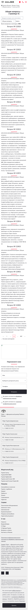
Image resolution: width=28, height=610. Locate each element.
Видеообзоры (5, 524)
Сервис (4, 502)
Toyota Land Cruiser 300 (8, 479)
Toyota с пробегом (6, 489)
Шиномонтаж (5, 509)
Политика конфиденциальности (10, 537)
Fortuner (3, 559)
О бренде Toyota (6, 528)
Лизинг (3, 495)
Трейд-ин (4, 493)
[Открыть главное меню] (26, 2)
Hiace (8, 559)
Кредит (3, 491)
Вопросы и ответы (6, 530)
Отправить (14, 392)
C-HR (11, 557)
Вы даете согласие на (12, 397)
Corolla (7, 557)
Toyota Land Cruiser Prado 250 (9, 481)
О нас (3, 519)
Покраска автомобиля (7, 513)
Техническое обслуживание (9, 505)
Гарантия (3, 499)
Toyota (3, 544)
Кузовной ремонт (6, 511)
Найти (17, 21)
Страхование (5, 497)
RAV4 (2, 557)
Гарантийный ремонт (7, 516)
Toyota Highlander (6, 477)
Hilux (14, 557)
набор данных (16, 590)
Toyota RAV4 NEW (6, 474)
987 (21, 336)
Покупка (4, 484)
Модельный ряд (7, 469)
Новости (3, 522)
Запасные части (5, 507)
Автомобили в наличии (8, 487)
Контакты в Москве (6, 532)
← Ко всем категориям (7, 339)
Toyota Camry (5, 472)
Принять (14, 605)
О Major (3, 526)
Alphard (19, 557)
